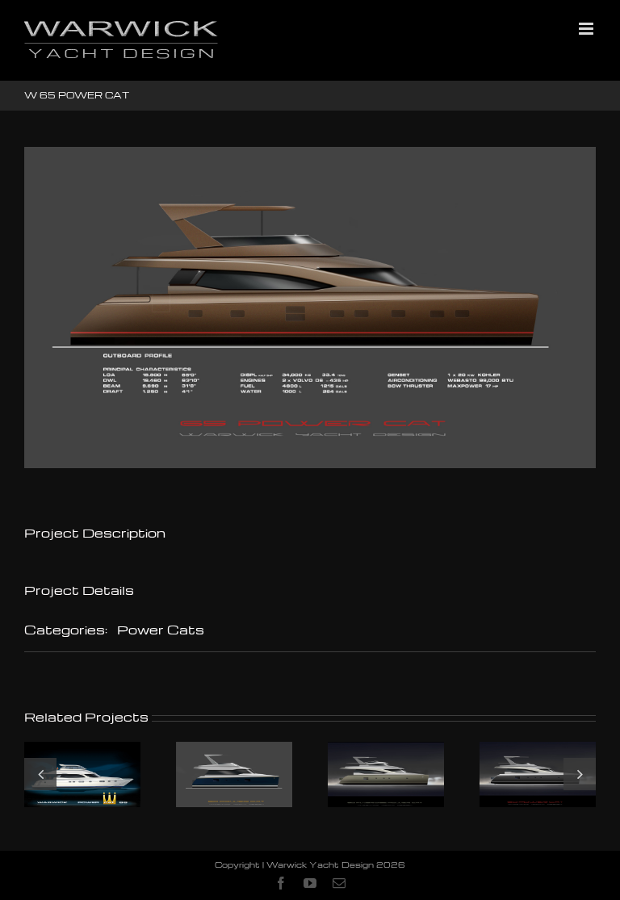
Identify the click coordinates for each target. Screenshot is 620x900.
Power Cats (160, 630)
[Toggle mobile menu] (587, 28)
